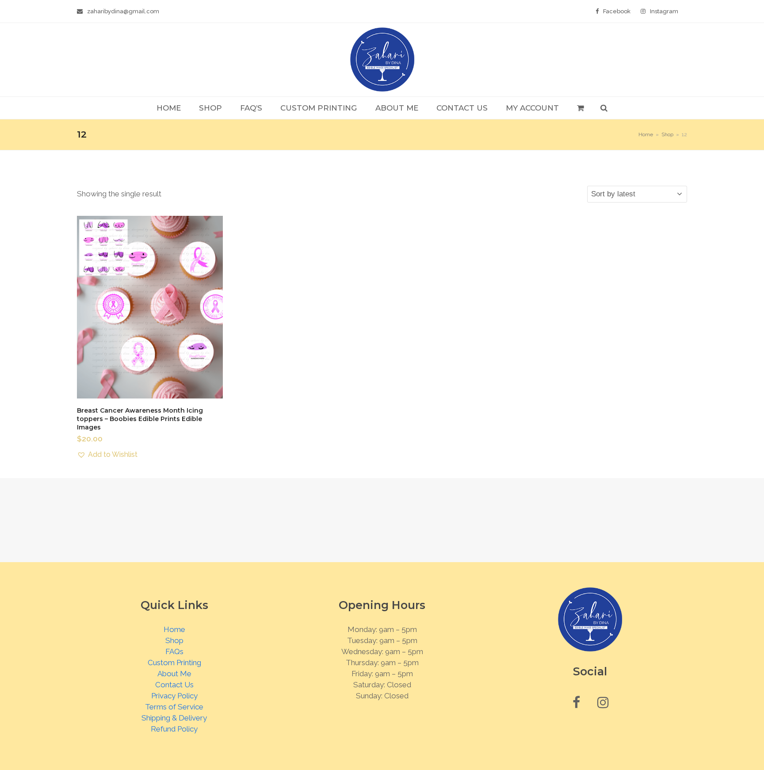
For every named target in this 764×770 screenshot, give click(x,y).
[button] (580, 108)
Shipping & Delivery (174, 717)
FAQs (174, 651)
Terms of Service (174, 706)
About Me (174, 673)
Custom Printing (174, 662)
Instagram (664, 11)
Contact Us (174, 684)
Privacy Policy (174, 695)
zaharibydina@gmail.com (123, 11)
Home (174, 629)
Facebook (616, 11)
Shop (174, 640)
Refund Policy (174, 728)
